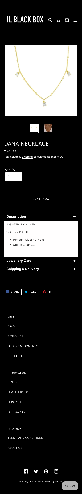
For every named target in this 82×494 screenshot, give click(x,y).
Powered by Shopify (52, 481)
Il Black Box (34, 481)
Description (16, 216)
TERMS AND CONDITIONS (25, 438)
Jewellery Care (19, 260)
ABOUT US (15, 447)
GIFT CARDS (16, 412)
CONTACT (14, 402)
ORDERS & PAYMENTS (23, 346)
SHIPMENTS (16, 356)
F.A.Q (11, 326)
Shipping (27, 156)
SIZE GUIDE (15, 336)
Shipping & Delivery (22, 269)
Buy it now (41, 198)
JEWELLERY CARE (20, 392)
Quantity (10, 169)
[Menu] (75, 20)
